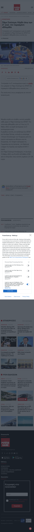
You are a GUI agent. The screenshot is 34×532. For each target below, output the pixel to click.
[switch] (28, 265)
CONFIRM (10, 291)
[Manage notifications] (30, 528)
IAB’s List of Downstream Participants (19, 257)
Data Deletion (8, 296)
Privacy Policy (26, 296)
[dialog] (17, 266)
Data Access (17, 296)
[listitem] (17, 262)
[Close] (30, 235)
